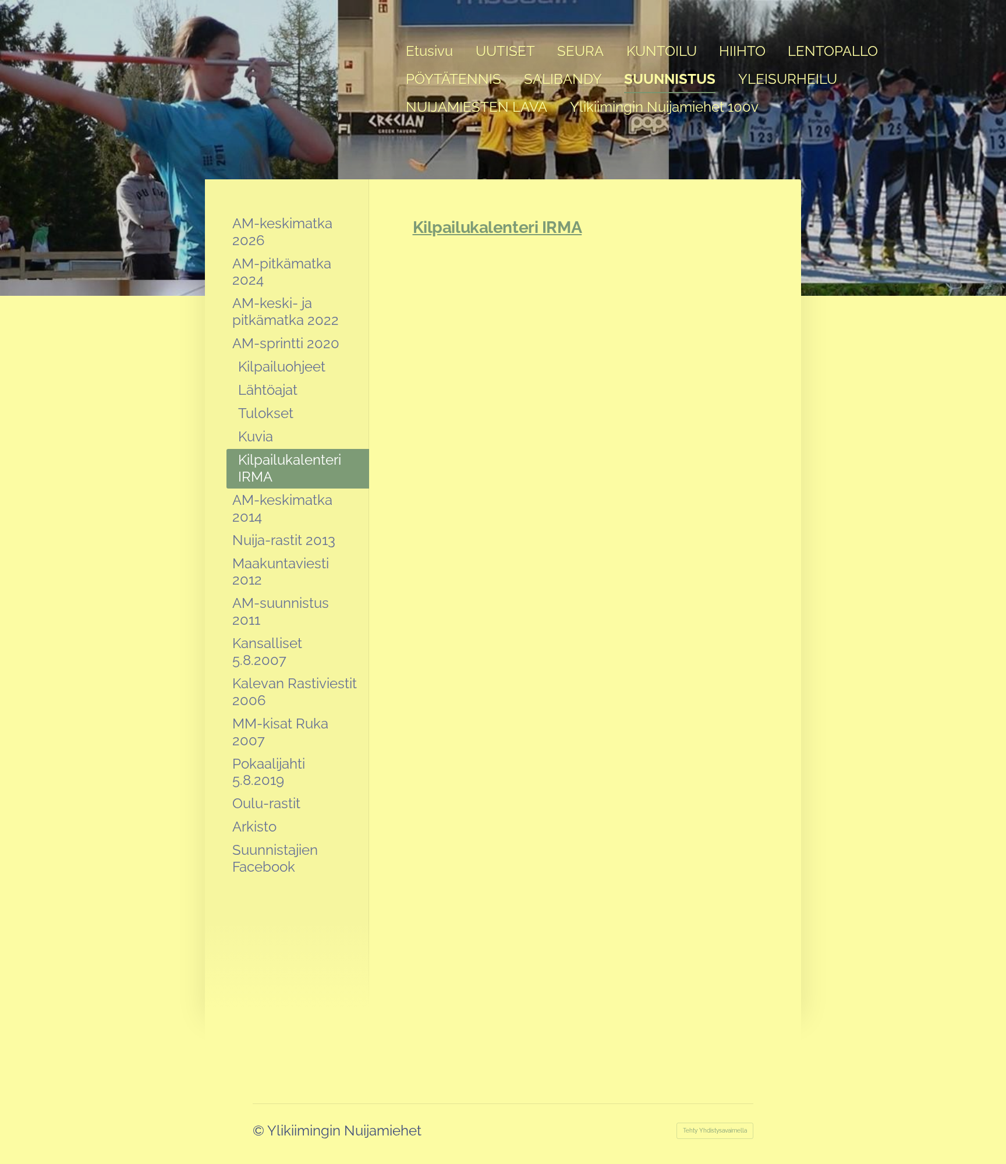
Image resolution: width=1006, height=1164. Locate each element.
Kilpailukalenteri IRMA (497, 227)
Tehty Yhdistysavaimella (715, 1130)
